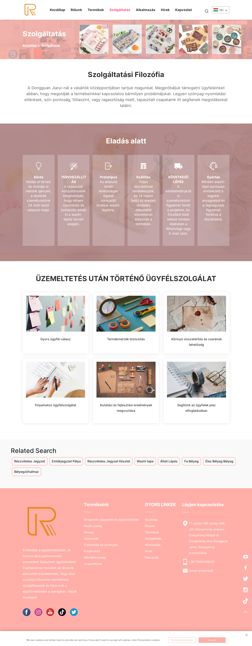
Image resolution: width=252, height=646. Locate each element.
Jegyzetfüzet (93, 564)
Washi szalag (93, 526)
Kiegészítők (92, 551)
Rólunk (76, 10)
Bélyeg (89, 532)
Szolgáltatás (119, 10)
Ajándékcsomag (95, 557)
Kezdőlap (57, 10)
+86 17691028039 (201, 562)
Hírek (165, 10)
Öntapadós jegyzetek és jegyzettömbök (111, 519)
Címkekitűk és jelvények (101, 545)
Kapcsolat (183, 10)
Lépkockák (91, 538)
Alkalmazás (145, 10)
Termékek (96, 10)
